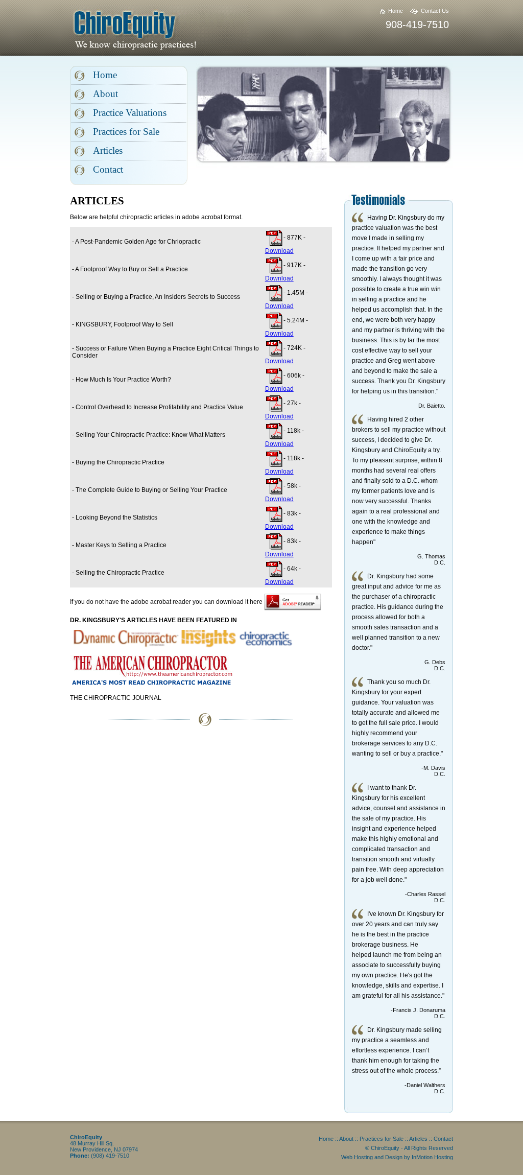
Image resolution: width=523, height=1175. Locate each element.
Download (279, 250)
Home (395, 11)
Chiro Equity (159, 28)
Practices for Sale (126, 131)
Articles (108, 150)
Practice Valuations (130, 112)
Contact (108, 169)
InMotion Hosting (432, 1157)
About (105, 93)
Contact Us (435, 11)
